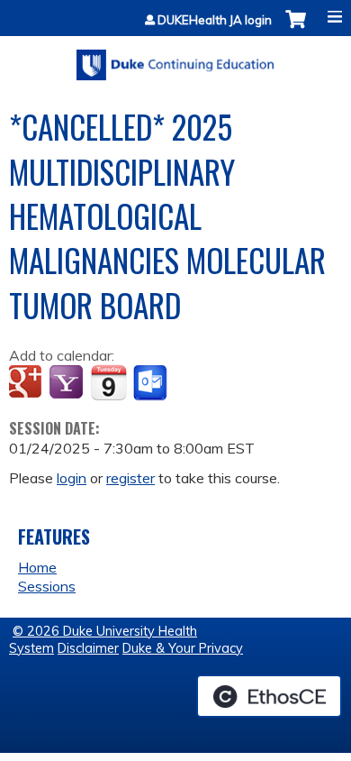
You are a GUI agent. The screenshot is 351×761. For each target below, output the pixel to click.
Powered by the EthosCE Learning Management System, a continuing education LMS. (269, 696)
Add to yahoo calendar (68, 383)
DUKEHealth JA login (215, 20)
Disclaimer (88, 648)
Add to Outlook (151, 383)
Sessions (47, 586)
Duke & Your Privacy (182, 648)
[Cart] (295, 28)
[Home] (175, 58)
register (130, 478)
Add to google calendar (27, 383)
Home (37, 567)
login (71, 478)
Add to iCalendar (108, 382)
